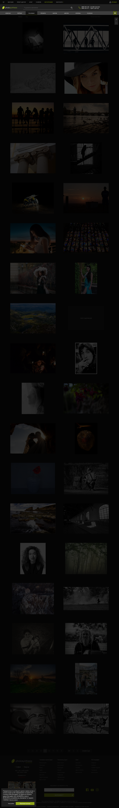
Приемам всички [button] (25, 803)
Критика (78, 13)
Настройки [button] (11, 803)
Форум (55, 13)
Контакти (59, 2)
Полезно (90, 13)
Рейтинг (19, 13)
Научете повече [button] (13, 800)
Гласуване (31, 13)
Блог (30, 2)
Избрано (8, 13)
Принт (21, 2)
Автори (66, 13)
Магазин (11, 2)
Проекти (43, 13)
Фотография (49, 2)
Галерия (38, 2)
